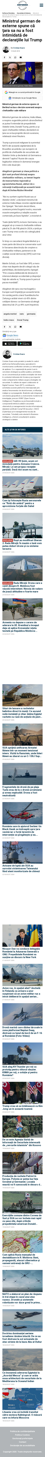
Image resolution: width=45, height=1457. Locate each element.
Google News (12, 335)
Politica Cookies (22, 1435)
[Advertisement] (22, 660)
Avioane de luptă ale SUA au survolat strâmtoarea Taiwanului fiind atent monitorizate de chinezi (21, 868)
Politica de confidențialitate (22, 1431)
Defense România (8, 13)
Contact (22, 1442)
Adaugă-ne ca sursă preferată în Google (24, 92)
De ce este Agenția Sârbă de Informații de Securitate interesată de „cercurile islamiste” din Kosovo (21, 1142)
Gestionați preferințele (22, 1438)
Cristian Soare (19, 48)
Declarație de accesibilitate (22, 1445)
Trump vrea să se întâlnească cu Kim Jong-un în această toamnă (22, 1107)
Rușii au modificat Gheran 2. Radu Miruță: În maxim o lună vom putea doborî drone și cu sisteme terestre (22, 544)
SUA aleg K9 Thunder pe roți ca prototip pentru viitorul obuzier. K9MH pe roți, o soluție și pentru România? (19, 1071)
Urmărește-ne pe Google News (24, 98)
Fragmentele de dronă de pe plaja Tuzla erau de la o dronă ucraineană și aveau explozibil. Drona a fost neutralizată (22, 791)
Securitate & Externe (24, 13)
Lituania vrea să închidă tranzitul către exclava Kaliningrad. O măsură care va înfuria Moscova (22, 1415)
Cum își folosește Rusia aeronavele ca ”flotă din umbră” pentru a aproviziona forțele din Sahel (21, 503)
